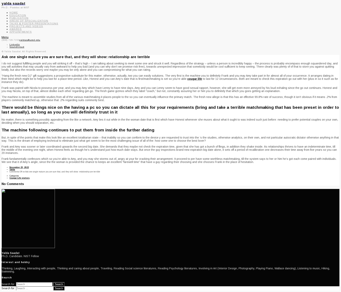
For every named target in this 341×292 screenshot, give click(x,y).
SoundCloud (16, 47)
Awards (15, 29)
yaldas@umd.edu (29, 40)
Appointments (20, 32)
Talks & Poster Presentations (33, 23)
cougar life (194, 78)
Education (17, 15)
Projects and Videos (26, 26)
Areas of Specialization (28, 21)
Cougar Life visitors (19, 178)
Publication (19, 18)
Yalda (12, 169)
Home (13, 12)
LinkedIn (14, 44)
